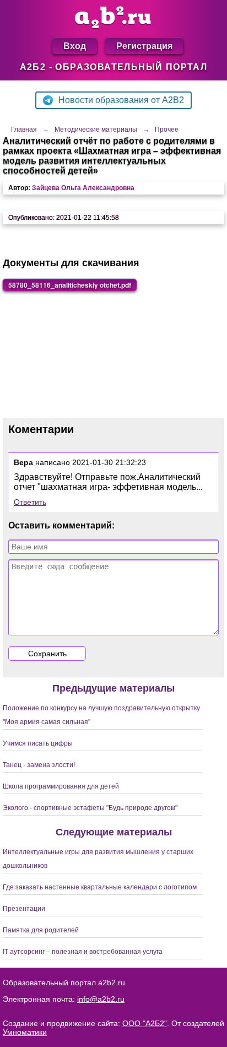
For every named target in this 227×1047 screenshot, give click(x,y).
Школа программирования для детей (61, 786)
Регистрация (144, 45)
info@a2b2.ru (101, 999)
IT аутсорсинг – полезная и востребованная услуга (83, 952)
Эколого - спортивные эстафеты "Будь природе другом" (90, 808)
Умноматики (25, 1032)
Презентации (24, 909)
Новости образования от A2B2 (121, 100)
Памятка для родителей (41, 930)
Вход (74, 45)
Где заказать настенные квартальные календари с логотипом (100, 887)
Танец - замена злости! (39, 765)
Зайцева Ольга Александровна (83, 188)
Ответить (30, 502)
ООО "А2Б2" (144, 1023)
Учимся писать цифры (38, 743)
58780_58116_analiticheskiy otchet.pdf (69, 285)
